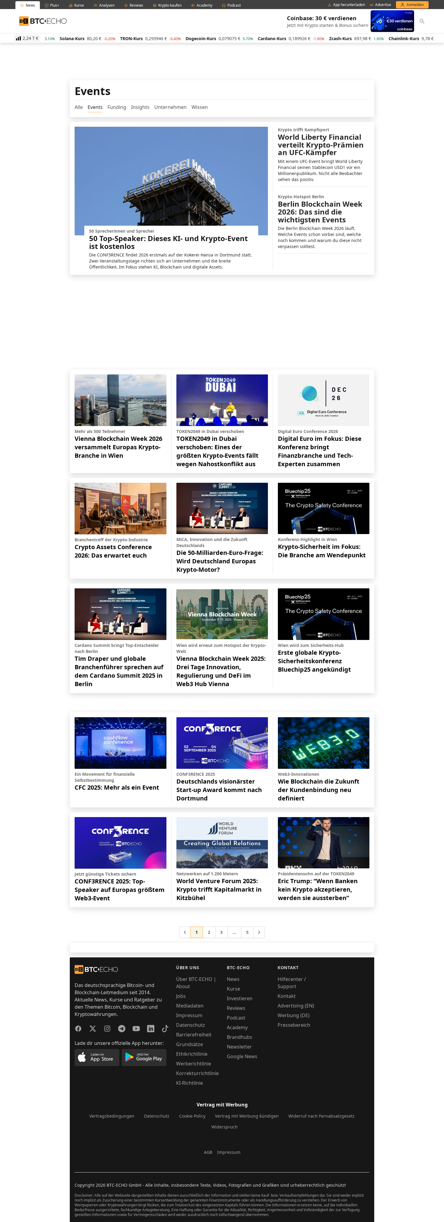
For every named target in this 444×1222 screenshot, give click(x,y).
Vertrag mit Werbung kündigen (247, 1116)
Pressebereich (294, 1025)
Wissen (199, 107)
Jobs (181, 996)
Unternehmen (170, 107)
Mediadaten (190, 1005)
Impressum (189, 1015)
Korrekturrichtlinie (197, 1073)
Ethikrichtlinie (192, 1054)
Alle (79, 107)
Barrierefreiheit (193, 1034)
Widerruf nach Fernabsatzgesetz (321, 1116)
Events (95, 107)
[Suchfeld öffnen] (422, 21)
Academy (237, 1027)
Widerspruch (224, 1127)
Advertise (383, 4)
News (233, 979)
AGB (208, 1152)
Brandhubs (239, 1037)
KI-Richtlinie (189, 1083)
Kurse (233, 988)
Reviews (236, 1008)
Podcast (236, 1017)
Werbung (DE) (294, 1015)
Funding (117, 107)
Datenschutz (190, 1025)
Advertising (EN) (296, 1005)
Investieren (240, 998)
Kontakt (287, 996)
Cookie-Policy (192, 1116)
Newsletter (239, 1046)
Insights (140, 107)
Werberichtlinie (193, 1063)
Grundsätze (189, 1044)
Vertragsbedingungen (111, 1116)
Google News (242, 1056)
